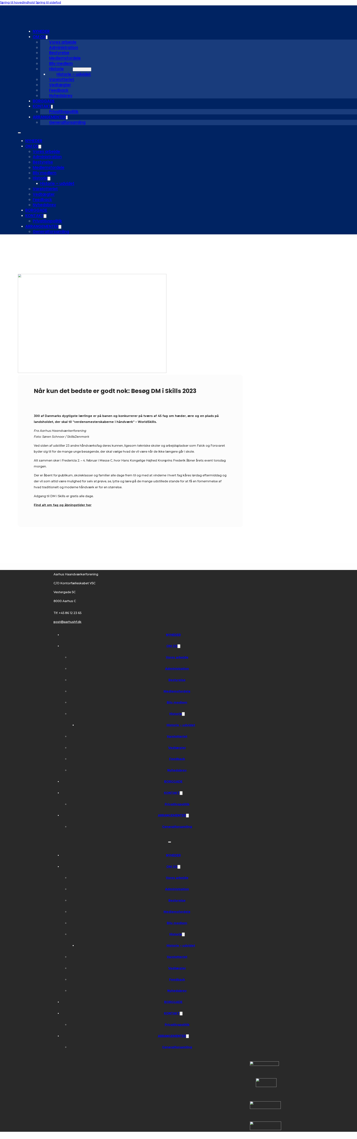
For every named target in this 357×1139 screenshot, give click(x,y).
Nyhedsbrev (60, 95)
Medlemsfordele (65, 58)
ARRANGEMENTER (49, 117)
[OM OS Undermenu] (47, 37)
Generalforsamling (67, 122)
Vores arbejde (62, 42)
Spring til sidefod (48, 2)
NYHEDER (41, 31)
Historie (56, 69)
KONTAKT (42, 106)
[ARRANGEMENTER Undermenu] (67, 117)
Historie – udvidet (74, 74)
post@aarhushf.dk (67, 622)
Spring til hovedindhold (17, 2)
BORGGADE (44, 101)
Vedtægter (60, 84)
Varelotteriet (61, 79)
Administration (63, 47)
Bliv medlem (61, 63)
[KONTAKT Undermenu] (52, 107)
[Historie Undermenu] (82, 69)
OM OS (39, 36)
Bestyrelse (59, 52)
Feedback (58, 90)
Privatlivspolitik (63, 111)
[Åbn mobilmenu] (19, 132)
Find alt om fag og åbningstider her (62, 505)
